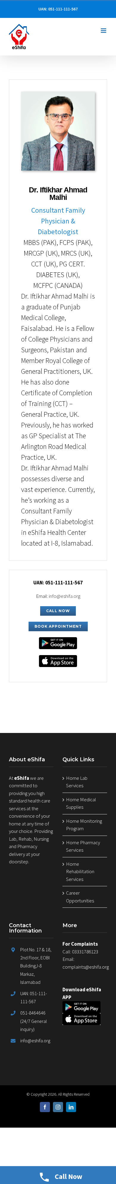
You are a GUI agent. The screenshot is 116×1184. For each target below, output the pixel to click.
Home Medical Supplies (81, 803)
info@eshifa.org (64, 596)
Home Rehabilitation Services (80, 871)
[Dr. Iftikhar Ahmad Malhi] (58, 95)
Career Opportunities (80, 897)
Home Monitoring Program (84, 825)
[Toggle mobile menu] (104, 30)
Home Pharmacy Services (83, 846)
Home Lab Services (76, 782)
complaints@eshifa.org (85, 967)
